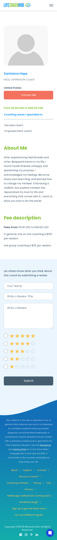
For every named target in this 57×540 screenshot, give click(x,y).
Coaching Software (17, 483)
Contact (42, 470)
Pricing (37, 483)
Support (27, 470)
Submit (28, 381)
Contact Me (28, 95)
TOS (48, 483)
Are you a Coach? (29, 476)
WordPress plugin (28, 502)
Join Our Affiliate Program (29, 515)
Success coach (13, 125)
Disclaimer (45, 445)
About (14, 470)
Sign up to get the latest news (28, 508)
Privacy (29, 489)
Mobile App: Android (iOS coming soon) (29, 495)
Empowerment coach (18, 131)
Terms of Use (19, 449)
